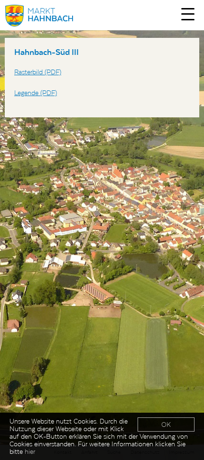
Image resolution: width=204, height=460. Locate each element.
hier (30, 451)
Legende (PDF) (35, 93)
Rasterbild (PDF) (37, 72)
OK (166, 424)
